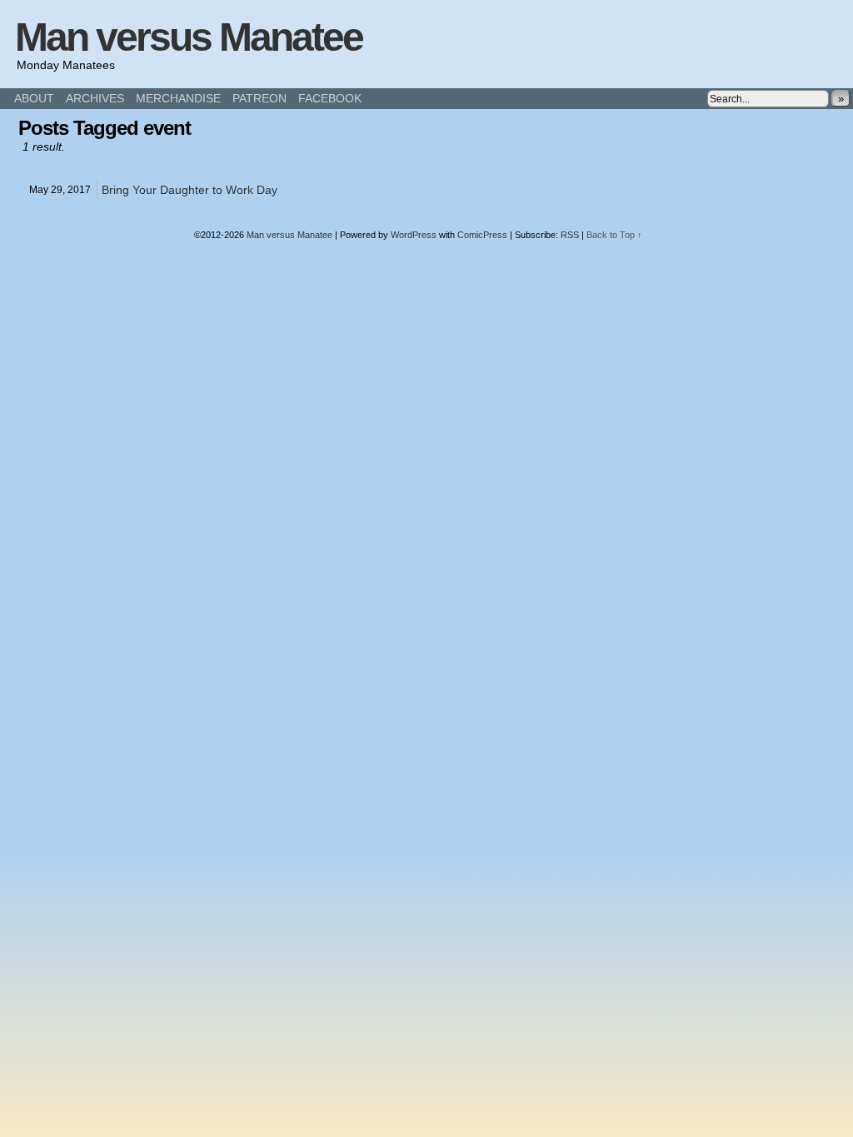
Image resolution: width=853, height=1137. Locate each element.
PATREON (259, 98)
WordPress (413, 235)
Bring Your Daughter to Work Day (189, 189)
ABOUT (34, 98)
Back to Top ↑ (614, 235)
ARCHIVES (95, 98)
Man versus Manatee (188, 37)
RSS (570, 235)
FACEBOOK (330, 98)
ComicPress (482, 235)
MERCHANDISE (178, 98)
